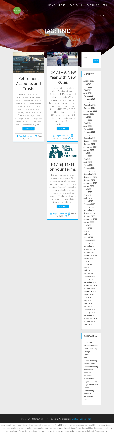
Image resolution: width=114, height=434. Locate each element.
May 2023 (87, 195)
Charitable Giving (90, 348)
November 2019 (90, 318)
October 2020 (89, 288)
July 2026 (87, 84)
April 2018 (87, 324)
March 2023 (88, 201)
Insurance (87, 375)
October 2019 (89, 321)
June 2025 (87, 120)
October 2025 (89, 108)
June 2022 (87, 228)
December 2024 (89, 138)
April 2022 (87, 234)
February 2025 (89, 132)
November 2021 (90, 249)
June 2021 (87, 264)
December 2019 (89, 315)
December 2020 (89, 282)
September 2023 (90, 183)
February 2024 (89, 168)
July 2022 (87, 225)
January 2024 (89, 171)
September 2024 (90, 147)
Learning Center (96, 5)
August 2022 (88, 222)
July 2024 (87, 153)
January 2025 (89, 135)
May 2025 (87, 123)
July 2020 (87, 297)
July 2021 (87, 261)
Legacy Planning (90, 381)
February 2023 (89, 204)
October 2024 (89, 144)
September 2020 (90, 291)
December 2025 (89, 105)
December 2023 (89, 174)
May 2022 (87, 231)
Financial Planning (90, 366)
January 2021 (89, 279)
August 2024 (88, 150)
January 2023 (89, 207)
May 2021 (87, 267)
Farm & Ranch (89, 363)
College (86, 351)
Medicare (87, 393)
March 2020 (88, 306)
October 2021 (89, 252)
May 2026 (87, 90)
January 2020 (89, 312)
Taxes (85, 399)
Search (86, 57)
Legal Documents (90, 384)
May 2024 (87, 159)
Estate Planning (90, 360)
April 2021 (87, 270)
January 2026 (89, 102)
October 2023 (89, 180)
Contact (102, 15)
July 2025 (87, 117)
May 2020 (87, 300)
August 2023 (88, 186)
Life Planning (88, 390)
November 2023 (90, 177)
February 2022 (89, 240)
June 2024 (87, 156)
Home (51, 5)
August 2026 (88, 81)
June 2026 (87, 87)
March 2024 (88, 165)
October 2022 (89, 216)
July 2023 (87, 189)
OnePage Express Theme (82, 419)
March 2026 (88, 96)
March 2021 (88, 273)
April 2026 (87, 93)
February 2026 (89, 99)
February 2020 (89, 309)
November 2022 (90, 213)
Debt (85, 357)
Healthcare (88, 369)
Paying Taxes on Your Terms (63, 166)
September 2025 (90, 111)
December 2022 (89, 210)
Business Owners (90, 345)
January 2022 (89, 243)
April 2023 (87, 198)
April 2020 (87, 303)
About (62, 5)
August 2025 (88, 114)
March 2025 (88, 129)
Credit (86, 354)
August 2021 (88, 258)
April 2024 (87, 162)
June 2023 (87, 192)
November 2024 (90, 141)
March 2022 (88, 237)
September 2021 (90, 255)
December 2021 (89, 246)
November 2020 (90, 285)
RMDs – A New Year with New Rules (63, 77)
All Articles (87, 342)
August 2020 (88, 294)
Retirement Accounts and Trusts (28, 83)
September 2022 (90, 219)
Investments (88, 378)
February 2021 (89, 276)
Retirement (88, 396)
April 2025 (87, 126)
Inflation (87, 372)
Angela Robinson (26, 136)
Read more (28, 128)
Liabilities (87, 387)
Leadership (76, 5)
